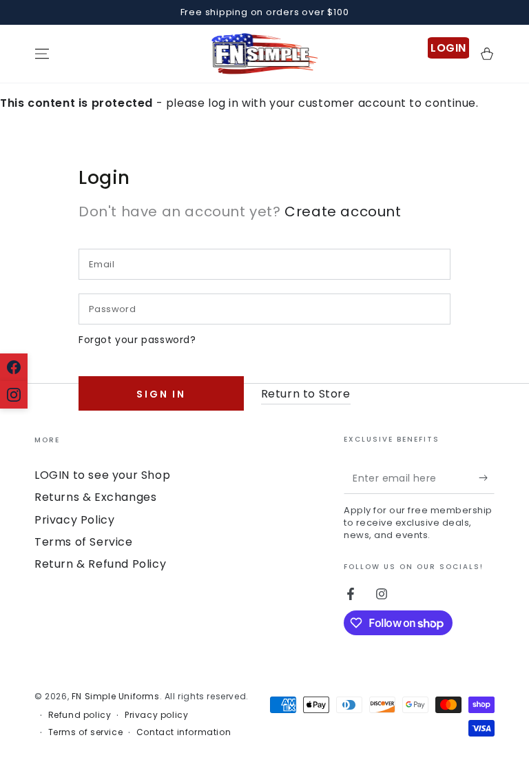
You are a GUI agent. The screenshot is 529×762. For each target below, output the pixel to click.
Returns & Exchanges (95, 497)
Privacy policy (156, 715)
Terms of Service (83, 542)
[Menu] (42, 54)
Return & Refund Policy (100, 564)
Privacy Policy (74, 520)
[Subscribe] (487, 478)
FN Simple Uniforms (116, 696)
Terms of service (85, 732)
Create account (342, 211)
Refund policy (80, 715)
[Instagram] (14, 395)
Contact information (183, 732)
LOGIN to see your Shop (102, 475)
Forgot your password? (137, 340)
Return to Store (306, 394)
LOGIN (448, 48)
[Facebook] (14, 367)
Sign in (161, 394)
